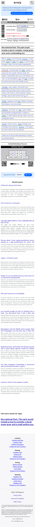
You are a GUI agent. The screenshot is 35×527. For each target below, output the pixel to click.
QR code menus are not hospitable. (13, 293)
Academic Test (17, 452)
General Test (17, 454)
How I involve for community (10, 203)
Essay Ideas (17, 469)
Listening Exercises (17, 440)
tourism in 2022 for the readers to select (14, 382)
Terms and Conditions (17, 498)
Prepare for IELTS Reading (17, 459)
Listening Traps (17, 442)
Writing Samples (17, 466)
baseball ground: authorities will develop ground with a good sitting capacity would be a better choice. (17, 348)
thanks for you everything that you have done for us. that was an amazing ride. (17, 277)
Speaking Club (17, 483)
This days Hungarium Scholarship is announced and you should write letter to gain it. (17, 365)
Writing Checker (17, 464)
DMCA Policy (17, 502)
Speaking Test (17, 477)
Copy (29, 174)
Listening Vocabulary (17, 444)
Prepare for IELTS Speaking (17, 485)
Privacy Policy (17, 495)
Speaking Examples (17, 479)
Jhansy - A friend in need (9, 258)
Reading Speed (17, 456)
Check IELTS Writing (23, 13)
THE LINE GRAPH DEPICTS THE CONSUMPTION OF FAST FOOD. (17, 222)
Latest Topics (18, 481)
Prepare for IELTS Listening (17, 446)
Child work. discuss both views (11, 185)
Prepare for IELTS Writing (17, 471)
